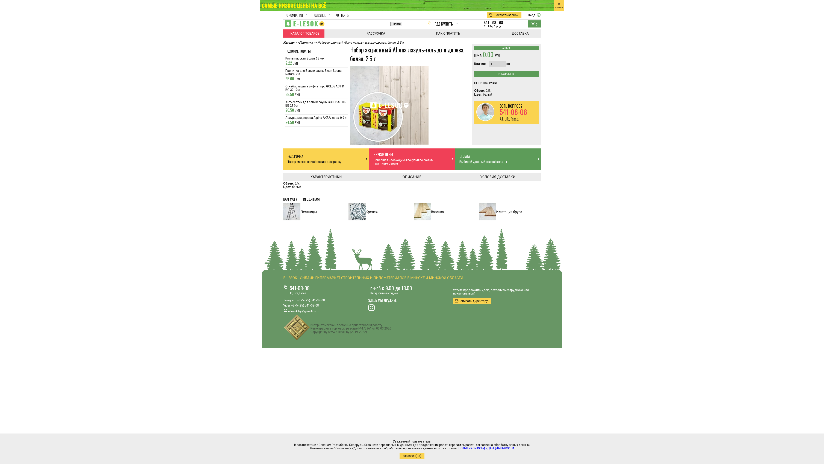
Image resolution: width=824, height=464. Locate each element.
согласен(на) (412, 456)
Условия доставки (497, 177)
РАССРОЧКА (376, 33)
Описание (412, 177)
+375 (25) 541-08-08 (311, 300)
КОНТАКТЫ (342, 15)
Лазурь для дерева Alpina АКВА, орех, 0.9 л (316, 120)
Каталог (289, 42)
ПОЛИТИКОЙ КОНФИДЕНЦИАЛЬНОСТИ (486, 448)
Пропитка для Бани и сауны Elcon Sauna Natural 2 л (313, 75)
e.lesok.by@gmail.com (303, 311)
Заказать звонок (503, 15)
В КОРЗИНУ (506, 74)
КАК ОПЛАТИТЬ (448, 33)
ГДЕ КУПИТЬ (443, 24)
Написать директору (471, 301)
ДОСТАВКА (520, 33)
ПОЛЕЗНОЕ (322, 15)
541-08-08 (300, 288)
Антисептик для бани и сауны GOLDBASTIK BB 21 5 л (315, 106)
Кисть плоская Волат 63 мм (304, 61)
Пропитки (306, 42)
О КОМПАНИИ (297, 15)
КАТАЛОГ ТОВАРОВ (305, 33)
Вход (534, 15)
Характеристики (326, 177)
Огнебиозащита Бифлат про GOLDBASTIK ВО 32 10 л (314, 91)
